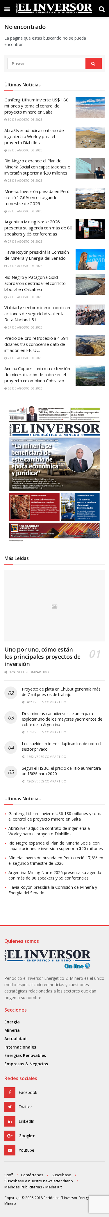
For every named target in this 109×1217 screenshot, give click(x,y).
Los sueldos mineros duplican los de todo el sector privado (61, 746)
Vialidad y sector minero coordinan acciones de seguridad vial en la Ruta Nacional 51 (37, 313)
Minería (12, 1030)
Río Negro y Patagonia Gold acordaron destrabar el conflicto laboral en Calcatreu (34, 283)
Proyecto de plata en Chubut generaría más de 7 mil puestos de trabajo (61, 691)
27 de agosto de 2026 (24, 242)
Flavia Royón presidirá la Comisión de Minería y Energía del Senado (36, 255)
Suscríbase (61, 1174)
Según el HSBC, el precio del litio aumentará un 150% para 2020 (61, 770)
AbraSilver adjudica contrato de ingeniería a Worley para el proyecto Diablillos (34, 136)
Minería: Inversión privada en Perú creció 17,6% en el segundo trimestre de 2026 (36, 197)
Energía (12, 1022)
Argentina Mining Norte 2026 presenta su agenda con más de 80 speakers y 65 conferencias (38, 228)
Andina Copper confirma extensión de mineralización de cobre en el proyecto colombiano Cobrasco (37, 374)
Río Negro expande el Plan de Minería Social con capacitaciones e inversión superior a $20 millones (37, 167)
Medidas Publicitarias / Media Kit (33, 1187)
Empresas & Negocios (26, 1063)
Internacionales (20, 1047)
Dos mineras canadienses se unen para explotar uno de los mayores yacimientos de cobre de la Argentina (62, 719)
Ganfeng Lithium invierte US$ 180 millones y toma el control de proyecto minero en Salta (36, 106)
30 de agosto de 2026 (24, 120)
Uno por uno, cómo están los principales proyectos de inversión (42, 656)
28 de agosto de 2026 (24, 150)
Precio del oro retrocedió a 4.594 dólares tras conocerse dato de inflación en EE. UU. (36, 344)
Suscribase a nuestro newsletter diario (38, 1180)
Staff (8, 1174)
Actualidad (15, 1038)
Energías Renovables (25, 1055)
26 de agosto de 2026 (24, 388)
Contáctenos (32, 1174)
